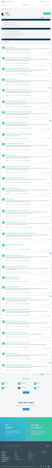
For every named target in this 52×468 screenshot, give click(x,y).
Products (8, 1)
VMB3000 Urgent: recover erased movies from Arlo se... (19, 364)
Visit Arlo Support (7, 435)
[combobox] (35, 5)
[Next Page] (49, 17)
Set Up (4, 19)
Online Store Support (31, 455)
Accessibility (23, 466)
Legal (20, 466)
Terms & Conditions (17, 466)
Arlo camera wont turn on (11, 79)
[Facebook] (41, 466)
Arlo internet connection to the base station (16, 122)
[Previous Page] (35, 17)
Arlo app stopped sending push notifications (16, 332)
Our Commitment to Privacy (19, 459)
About (16, 451)
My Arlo (44, 1)
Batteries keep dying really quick (13, 255)
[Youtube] (48, 466)
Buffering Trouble (9, 199)
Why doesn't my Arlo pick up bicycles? (14, 244)
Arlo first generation (10, 47)
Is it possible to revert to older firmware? (15, 177)
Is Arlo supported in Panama (12, 277)
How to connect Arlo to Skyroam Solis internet (16, 321)
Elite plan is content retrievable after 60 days (16, 266)
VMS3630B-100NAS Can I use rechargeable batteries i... (19, 134)
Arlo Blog (16, 458)
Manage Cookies (33, 466)
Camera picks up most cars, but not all (14, 221)
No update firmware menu (11, 353)
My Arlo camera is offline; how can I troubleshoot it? (11, 36)
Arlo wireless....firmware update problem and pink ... (17, 68)
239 (39, 17)
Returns (29, 458)
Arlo (14, 52)
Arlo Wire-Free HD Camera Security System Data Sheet (12, 31)
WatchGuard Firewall (10, 155)
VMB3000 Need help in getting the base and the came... (19, 111)
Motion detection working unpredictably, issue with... (18, 166)
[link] (46, 17)
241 (44, 17)
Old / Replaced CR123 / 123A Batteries (14, 143)
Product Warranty (30, 459)
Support (41, 1)
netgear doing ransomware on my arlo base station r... (19, 298)
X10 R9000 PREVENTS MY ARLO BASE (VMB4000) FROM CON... (21, 233)
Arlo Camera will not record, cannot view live (16, 101)
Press (15, 454)
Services (11, 1)
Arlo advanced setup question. (12, 286)
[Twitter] (46, 466)
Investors (16, 455)
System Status (30, 454)
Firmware (4, 39)
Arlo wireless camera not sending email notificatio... (17, 309)
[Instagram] (43, 466)
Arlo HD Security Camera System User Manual (10, 22)
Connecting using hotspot (11, 188)
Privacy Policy (12, 466)
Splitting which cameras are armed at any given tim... (18, 57)
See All (26, 392)
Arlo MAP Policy (44, 451)
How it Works (4, 28)
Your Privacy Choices (27, 466)
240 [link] (42, 17)
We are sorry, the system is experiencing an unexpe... (19, 89)
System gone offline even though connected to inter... (18, 342)
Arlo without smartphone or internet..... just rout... (17, 210)
